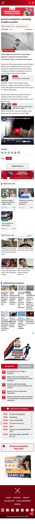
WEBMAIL (17, 504)
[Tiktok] (27, 510)
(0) (17, 166)
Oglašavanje (9, 501)
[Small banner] (17, 349)
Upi (27, 113)
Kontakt (26, 498)
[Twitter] (17, 510)
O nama (8, 498)
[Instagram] (12, 510)
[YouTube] (2, 510)
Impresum (17, 498)
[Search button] (30, 3)
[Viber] (32, 510)
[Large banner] (17, 11)
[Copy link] (2, 153)
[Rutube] (22, 510)
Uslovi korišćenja (24, 501)
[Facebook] (7, 510)
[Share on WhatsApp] (15, 153)
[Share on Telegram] (9, 153)
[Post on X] (12, 153)
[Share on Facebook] (5, 153)
